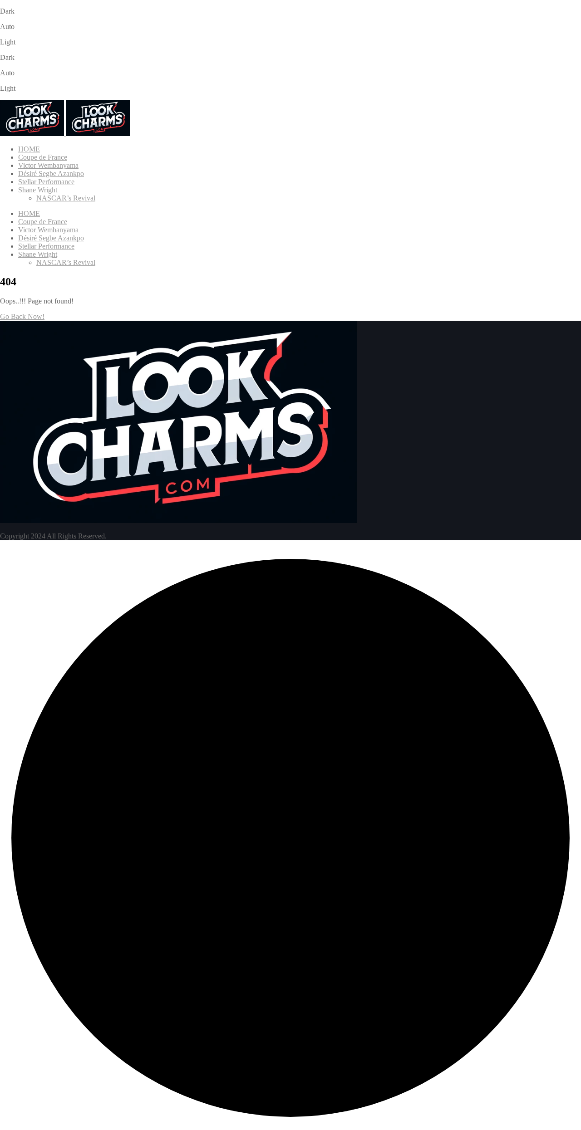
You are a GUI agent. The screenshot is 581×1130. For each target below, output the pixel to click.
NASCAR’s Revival (65, 198)
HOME (29, 149)
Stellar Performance (46, 182)
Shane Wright (37, 190)
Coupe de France (42, 157)
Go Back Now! (22, 316)
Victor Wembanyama (48, 165)
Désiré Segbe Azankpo (51, 173)
